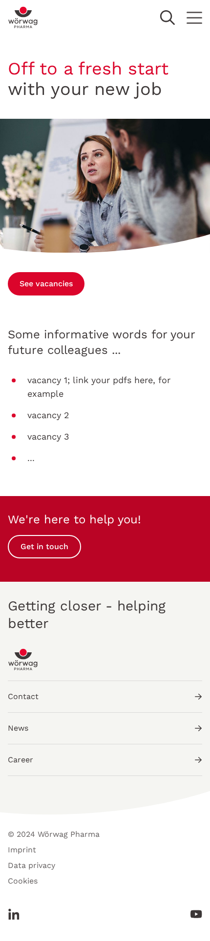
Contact (23, 696)
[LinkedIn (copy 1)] (16, 914)
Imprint (22, 849)
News (18, 728)
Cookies (23, 881)
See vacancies (46, 283)
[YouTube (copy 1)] (193, 914)
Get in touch (44, 546)
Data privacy (31, 865)
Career (20, 759)
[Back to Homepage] (23, 17)
